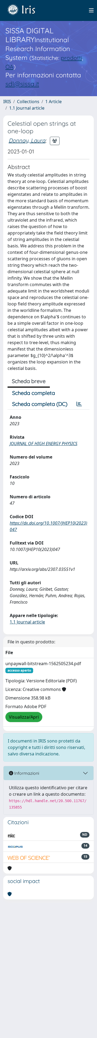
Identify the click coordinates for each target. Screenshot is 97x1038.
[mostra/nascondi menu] (91, 10)
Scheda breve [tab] (29, 381)
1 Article (53, 101)
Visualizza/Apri (24, 717)
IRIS (7, 101)
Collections (28, 101)
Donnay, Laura (27, 140)
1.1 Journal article (26, 108)
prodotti (71, 57)
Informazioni (26, 773)
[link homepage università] (25, 10)
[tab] (79, 404)
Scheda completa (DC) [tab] (39, 404)
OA (9, 66)
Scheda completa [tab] (33, 393)
